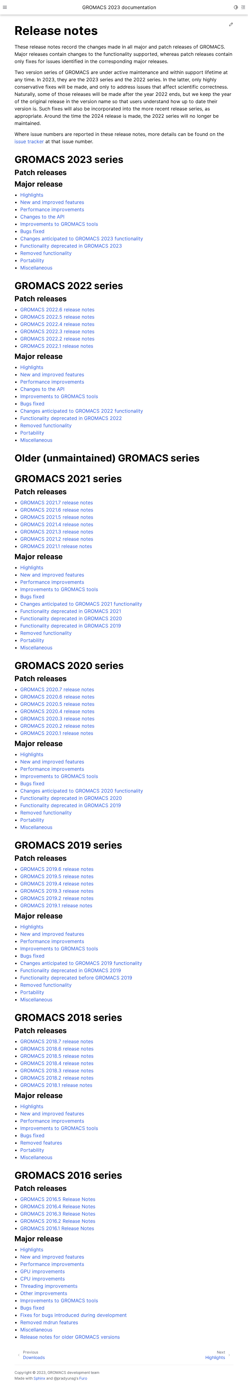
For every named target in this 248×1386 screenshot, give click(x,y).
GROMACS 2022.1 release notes (56, 346)
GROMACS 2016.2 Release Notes (57, 1221)
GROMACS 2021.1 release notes (56, 546)
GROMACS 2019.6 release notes (56, 869)
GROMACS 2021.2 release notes (56, 539)
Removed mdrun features (49, 1322)
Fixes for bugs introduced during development (73, 1315)
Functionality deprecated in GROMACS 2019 (70, 626)
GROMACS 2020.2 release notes (57, 726)
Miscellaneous (36, 268)
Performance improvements (52, 209)
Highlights (31, 195)
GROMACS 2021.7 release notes (56, 502)
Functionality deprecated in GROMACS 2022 (71, 418)
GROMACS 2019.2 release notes (56, 898)
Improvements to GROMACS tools (59, 224)
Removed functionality (46, 253)
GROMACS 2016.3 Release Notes (57, 1214)
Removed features (41, 1143)
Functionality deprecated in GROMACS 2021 (70, 611)
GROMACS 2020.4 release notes (57, 711)
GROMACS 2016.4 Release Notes (57, 1206)
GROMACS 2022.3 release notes (57, 331)
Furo (83, 1378)
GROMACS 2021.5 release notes (56, 517)
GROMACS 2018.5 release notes (56, 1056)
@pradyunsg (65, 1378)
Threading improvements (48, 1286)
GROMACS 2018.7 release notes (56, 1041)
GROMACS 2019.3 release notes (56, 891)
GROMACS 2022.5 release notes (57, 317)
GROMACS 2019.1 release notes (56, 905)
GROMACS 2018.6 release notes (56, 1049)
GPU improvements (42, 1271)
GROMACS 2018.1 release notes (56, 1085)
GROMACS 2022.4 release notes (57, 324)
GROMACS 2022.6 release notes (57, 309)
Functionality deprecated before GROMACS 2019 (76, 978)
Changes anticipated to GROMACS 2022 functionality (81, 411)
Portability (32, 260)
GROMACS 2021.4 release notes (56, 524)
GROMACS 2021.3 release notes (56, 532)
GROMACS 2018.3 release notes (56, 1070)
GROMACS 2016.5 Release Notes (57, 1199)
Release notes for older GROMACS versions (70, 1337)
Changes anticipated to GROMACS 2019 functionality (81, 963)
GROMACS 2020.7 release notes (57, 689)
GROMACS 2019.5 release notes (56, 876)
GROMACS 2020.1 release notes (56, 733)
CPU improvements (42, 1279)
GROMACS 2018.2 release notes (56, 1078)
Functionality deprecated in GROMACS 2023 (71, 246)
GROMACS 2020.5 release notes (57, 704)
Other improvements (43, 1293)
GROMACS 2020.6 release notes (57, 697)
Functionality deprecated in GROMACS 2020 (71, 618)
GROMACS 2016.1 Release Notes (57, 1228)
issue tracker (29, 141)
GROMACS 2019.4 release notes (56, 884)
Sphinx (39, 1378)
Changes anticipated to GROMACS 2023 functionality (81, 238)
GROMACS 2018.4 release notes (56, 1063)
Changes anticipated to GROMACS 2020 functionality (81, 791)
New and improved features (52, 202)
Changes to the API (42, 217)
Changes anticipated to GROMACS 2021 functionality (81, 604)
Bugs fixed (32, 231)
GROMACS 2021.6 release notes (56, 510)
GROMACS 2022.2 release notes (57, 339)
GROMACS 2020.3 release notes (57, 718)
